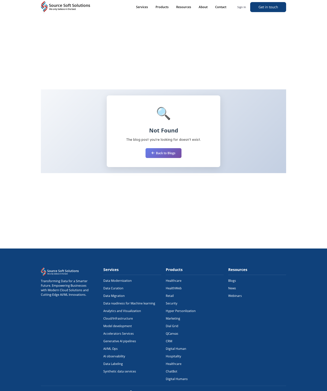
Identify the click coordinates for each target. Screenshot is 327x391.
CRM (169, 341)
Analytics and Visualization (122, 311)
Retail (170, 296)
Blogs (232, 281)
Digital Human (176, 349)
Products (162, 7)
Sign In (241, 7)
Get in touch (268, 7)
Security (171, 303)
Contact (220, 7)
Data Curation (113, 288)
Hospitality (173, 356)
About (203, 7)
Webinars (235, 296)
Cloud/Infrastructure (118, 318)
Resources (183, 7)
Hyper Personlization (181, 311)
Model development (117, 326)
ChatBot (171, 371)
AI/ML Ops (110, 349)
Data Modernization (117, 281)
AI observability (114, 356)
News (232, 288)
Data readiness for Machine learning (129, 303)
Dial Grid (172, 326)
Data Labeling (113, 364)
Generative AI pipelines (119, 341)
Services (142, 7)
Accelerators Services (118, 333)
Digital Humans (177, 379)
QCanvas (172, 333)
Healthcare (173, 281)
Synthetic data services (119, 371)
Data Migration (114, 296)
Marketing (173, 318)
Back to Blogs (165, 153)
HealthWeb (174, 288)
